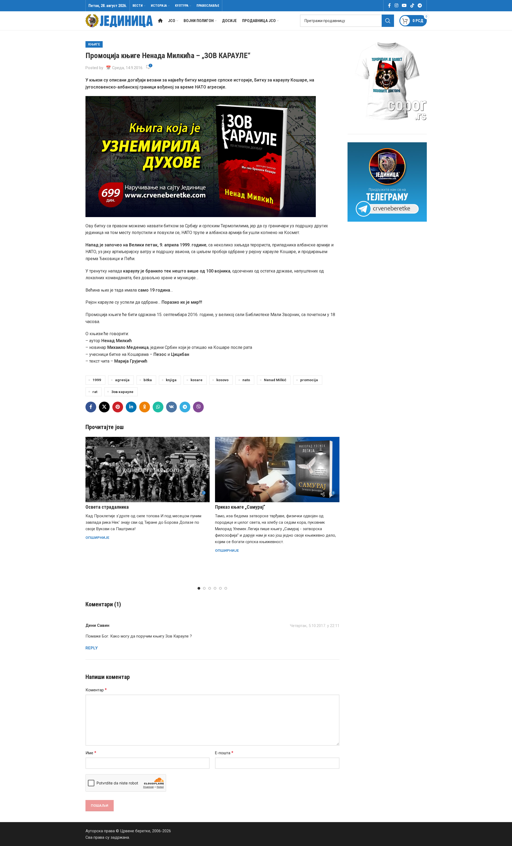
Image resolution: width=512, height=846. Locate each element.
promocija (309, 380)
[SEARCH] (388, 21)
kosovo (222, 380)
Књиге (94, 44)
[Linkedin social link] (131, 407)
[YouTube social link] (404, 5)
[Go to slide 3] (209, 588)
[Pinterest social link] (117, 407)
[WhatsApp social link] (158, 407)
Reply (91, 648)
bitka (148, 380)
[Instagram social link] (396, 5)
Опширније (97, 537)
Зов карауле (122, 392)
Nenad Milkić (275, 380)
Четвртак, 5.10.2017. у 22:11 (314, 625)
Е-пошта (224, 752)
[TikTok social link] (412, 5)
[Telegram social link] (420, 5)
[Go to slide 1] (199, 588)
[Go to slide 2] (204, 588)
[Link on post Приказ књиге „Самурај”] (277, 469)
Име (90, 752)
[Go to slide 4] (215, 588)
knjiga (171, 380)
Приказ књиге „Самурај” (240, 507)
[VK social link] (171, 407)
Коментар (96, 689)
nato (246, 380)
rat (94, 392)
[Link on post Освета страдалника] (147, 469)
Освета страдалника (107, 507)
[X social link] (104, 407)
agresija (122, 380)
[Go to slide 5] (220, 588)
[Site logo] (119, 20)
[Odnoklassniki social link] (144, 407)
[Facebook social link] (389, 5)
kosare (196, 380)
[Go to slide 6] (225, 588)
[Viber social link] (198, 407)
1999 (96, 380)
